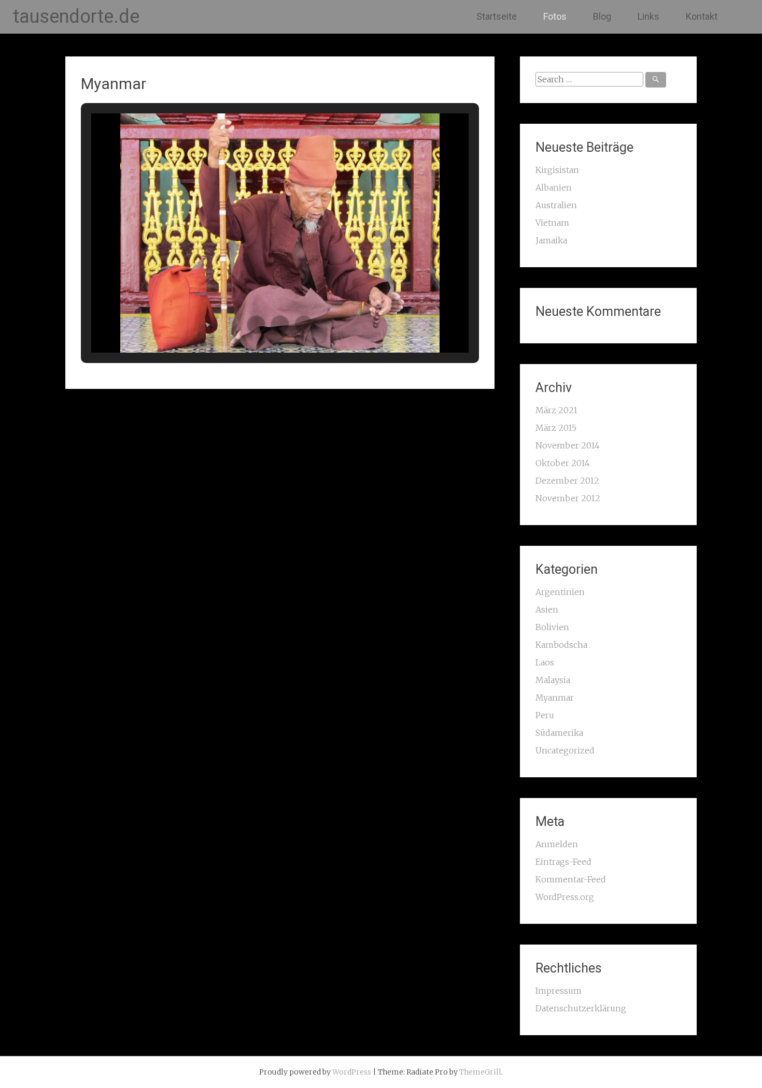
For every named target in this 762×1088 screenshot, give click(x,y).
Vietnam (552, 222)
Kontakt (701, 16)
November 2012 (567, 498)
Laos (544, 662)
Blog (602, 16)
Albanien (553, 187)
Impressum (558, 990)
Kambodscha (561, 645)
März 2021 (556, 410)
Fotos (555, 16)
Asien (546, 609)
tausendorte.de (76, 16)
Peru (544, 715)
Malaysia (552, 680)
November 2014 (567, 445)
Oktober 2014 (562, 463)
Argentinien (560, 592)
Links (648, 16)
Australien (556, 205)
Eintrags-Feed (563, 862)
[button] (256, 324)
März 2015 (555, 428)
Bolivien (552, 627)
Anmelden (556, 844)
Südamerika (559, 733)
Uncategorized (565, 750)
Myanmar (554, 697)
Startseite (496, 16)
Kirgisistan (557, 170)
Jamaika (551, 240)
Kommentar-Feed (570, 879)
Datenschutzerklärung (580, 1008)
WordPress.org (564, 897)
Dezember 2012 (567, 480)
